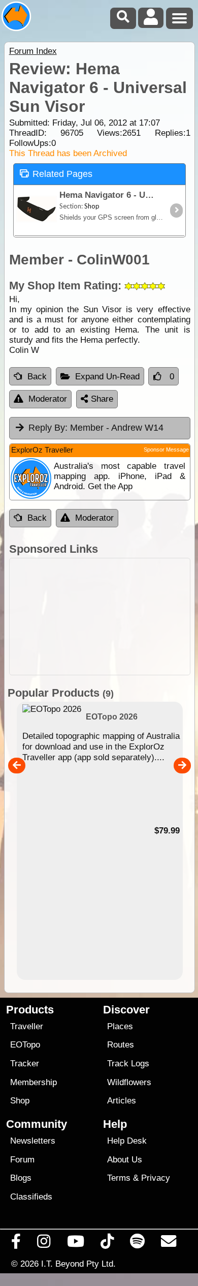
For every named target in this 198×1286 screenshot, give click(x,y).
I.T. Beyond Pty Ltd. (78, 1264)
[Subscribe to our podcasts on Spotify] (137, 1244)
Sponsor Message (166, 449)
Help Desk (127, 1141)
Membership (33, 1082)
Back (37, 376)
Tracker (24, 1063)
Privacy (155, 1178)
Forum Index (33, 51)
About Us (124, 1159)
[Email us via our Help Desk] (168, 1244)
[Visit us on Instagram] (44, 1244)
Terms (118, 1178)
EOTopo (25, 1045)
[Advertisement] (100, 616)
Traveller (26, 1026)
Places (120, 1026)
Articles (121, 1100)
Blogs (20, 1178)
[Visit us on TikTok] (106, 1244)
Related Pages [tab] (62, 174)
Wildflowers (129, 1082)
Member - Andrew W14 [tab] (95, 428)
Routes (120, 1045)
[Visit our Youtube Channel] (75, 1244)
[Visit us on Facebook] (16, 1244)
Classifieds (31, 1197)
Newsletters (32, 1141)
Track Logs (128, 1063)
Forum (22, 1159)
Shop (19, 1100)
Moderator (47, 399)
